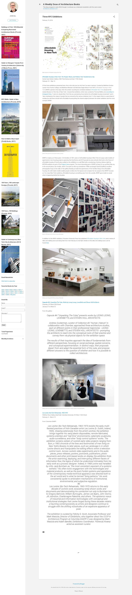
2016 (20, 291)
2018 (11, 291)
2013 (7, 293)
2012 (11, 293)
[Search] (118, 5)
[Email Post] (43, 532)
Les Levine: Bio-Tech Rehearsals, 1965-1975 (55, 413)
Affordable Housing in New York (96, 238)
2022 (15, 290)
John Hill (13, 16)
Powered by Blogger (79, 584)
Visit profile (12, 20)
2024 (7, 290)
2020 (2, 291)
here (47, 243)
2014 (2, 293)
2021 (19, 290)
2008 (7, 294)
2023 (11, 290)
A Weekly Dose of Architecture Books (61, 4)
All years (12, 294)
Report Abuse (79, 591)
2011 (16, 293)
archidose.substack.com (50, 9)
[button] (114, 17)
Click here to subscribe (8, 281)
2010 (20, 293)
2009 (2, 294)
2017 (16, 291)
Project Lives (65, 164)
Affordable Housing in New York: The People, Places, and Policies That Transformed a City (68, 77)
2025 (2, 290)
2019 (7, 291)
